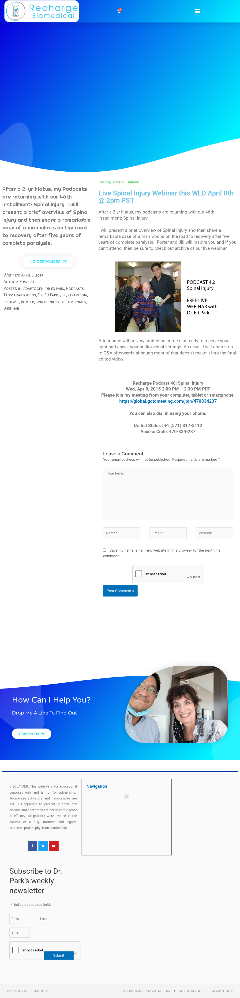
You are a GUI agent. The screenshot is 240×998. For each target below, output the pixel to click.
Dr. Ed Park (48, 295)
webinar (11, 308)
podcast (11, 301)
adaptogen (33, 288)
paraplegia (77, 295)
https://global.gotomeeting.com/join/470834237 (168, 401)
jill (63, 295)
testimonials (73, 301)
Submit (58, 955)
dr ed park (54, 288)
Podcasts (75, 288)
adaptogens (25, 295)
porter (27, 301)
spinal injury (48, 301)
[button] (197, 11)
